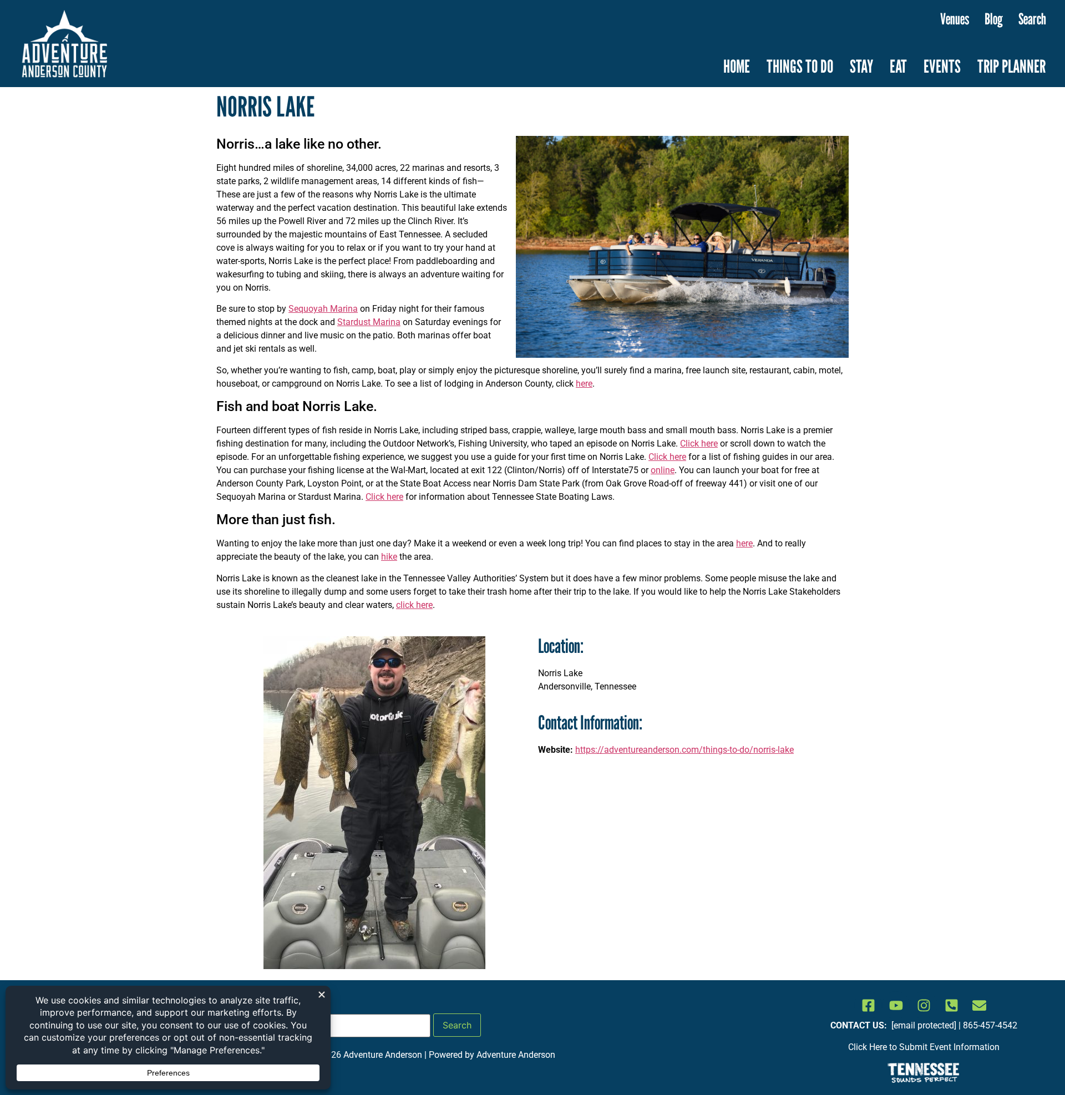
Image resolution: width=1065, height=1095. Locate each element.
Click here (699, 443)
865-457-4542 (990, 1025)
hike (389, 556)
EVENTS (942, 66)
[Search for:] (351, 1025)
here (584, 383)
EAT (898, 66)
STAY (861, 66)
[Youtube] (896, 1005)
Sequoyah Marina (323, 308)
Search (1032, 19)
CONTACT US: (859, 1025)
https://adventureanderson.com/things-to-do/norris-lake (684, 749)
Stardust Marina (368, 322)
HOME (736, 66)
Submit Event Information (949, 1047)
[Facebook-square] (868, 1005)
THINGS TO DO (800, 66)
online (662, 470)
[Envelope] (979, 1005)
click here (414, 605)
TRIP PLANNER (1011, 66)
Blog (994, 19)
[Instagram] (923, 1005)
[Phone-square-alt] (951, 1005)
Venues (954, 19)
